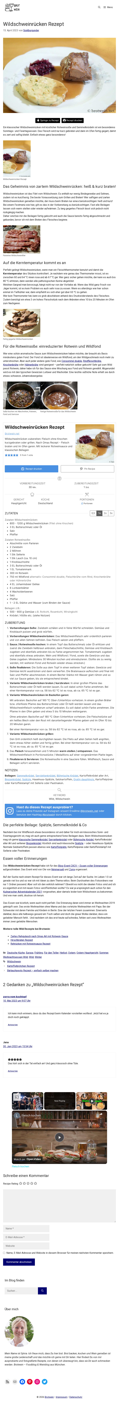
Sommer (103, 952)
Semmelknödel (25, 775)
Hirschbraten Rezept (22, 940)
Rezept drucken (74, 120)
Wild (31, 957)
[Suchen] (42, 1290)
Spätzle (26, 779)
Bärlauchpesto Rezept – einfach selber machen (32, 970)
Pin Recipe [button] (89, 468)
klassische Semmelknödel (33, 839)
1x (99, 513)
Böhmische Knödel (67, 775)
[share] (101, 1114)
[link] (17, 1115)
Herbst (63, 952)
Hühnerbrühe (31, 364)
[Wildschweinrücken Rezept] (17, 175)
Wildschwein (14, 961)
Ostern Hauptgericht (87, 952)
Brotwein (49, 1397)
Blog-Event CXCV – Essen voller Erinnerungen (83, 865)
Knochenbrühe (10, 364)
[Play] (92, 1101)
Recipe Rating (10, 1183)
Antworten (13, 1024)
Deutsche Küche (16, 952)
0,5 (93, 513)
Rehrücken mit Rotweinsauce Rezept (30, 943)
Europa (29, 952)
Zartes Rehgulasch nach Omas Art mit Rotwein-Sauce (39, 936)
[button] (99, 7)
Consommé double (72, 361)
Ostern (71, 952)
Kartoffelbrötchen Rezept (21, 966)
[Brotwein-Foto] (19, 1346)
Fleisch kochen (31, 1115)
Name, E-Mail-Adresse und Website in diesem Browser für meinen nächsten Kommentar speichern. (60, 1252)
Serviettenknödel (45, 775)
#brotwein (48, 814)
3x (111, 513)
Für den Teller (51, 952)
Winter (38, 957)
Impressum (61, 1397)
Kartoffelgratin (58, 847)
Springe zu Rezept (49, 120)
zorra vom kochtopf (15, 996)
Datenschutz (75, 1397)
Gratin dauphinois (83, 779)
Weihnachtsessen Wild (15, 957)
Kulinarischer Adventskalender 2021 (22, 891)
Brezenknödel (13, 779)
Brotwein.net (12, 433)
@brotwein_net (89, 810)
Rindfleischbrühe (92, 361)
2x (105, 513)
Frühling (38, 952)
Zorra (72, 869)
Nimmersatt (57, 869)
